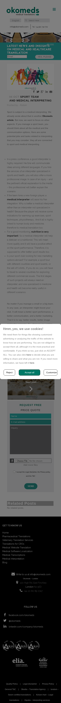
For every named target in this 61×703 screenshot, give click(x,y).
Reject (9, 372)
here (28, 355)
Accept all (29, 372)
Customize (51, 372)
